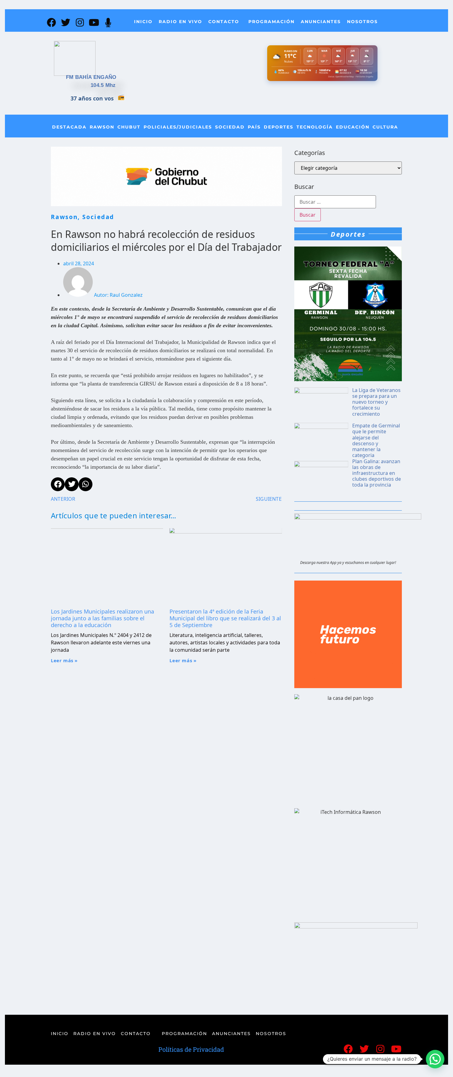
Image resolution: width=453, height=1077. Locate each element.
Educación (352, 127)
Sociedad (230, 127)
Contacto (223, 21)
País (254, 127)
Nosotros (362, 21)
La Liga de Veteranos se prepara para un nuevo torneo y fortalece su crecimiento (376, 402)
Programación (271, 21)
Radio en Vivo (180, 21)
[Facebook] (51, 22)
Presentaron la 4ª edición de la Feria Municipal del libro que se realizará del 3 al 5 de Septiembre (225, 618)
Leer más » (64, 660)
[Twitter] (65, 22)
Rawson (102, 127)
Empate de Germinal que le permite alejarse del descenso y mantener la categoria (376, 440)
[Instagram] (79, 22)
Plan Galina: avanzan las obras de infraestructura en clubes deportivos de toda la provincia (376, 473)
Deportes (278, 127)
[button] (435, 1059)
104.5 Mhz (103, 85)
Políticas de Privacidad (191, 1049)
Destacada (69, 127)
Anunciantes (321, 21)
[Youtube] (94, 22)
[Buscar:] (335, 201)
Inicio (143, 21)
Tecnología (314, 127)
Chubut (129, 127)
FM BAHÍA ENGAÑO (91, 77)
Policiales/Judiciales (178, 127)
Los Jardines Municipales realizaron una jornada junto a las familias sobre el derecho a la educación (102, 618)
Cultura (385, 127)
